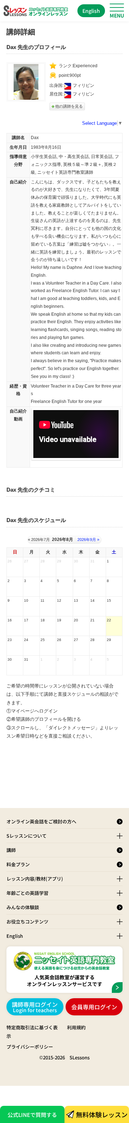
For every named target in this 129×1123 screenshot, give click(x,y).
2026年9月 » (88, 539)
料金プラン (18, 864)
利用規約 (76, 1027)
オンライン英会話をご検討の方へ (41, 821)
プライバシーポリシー (29, 1046)
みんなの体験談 (22, 907)
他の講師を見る (69, 106)
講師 (11, 850)
